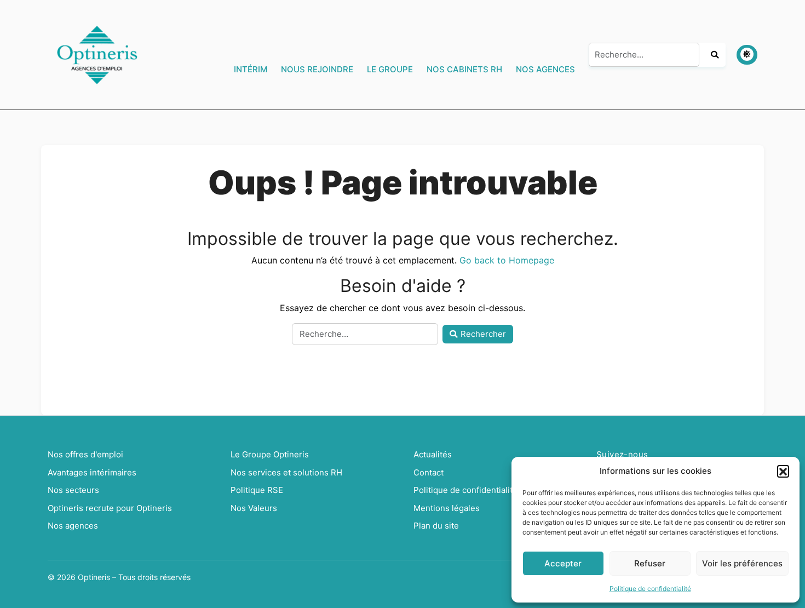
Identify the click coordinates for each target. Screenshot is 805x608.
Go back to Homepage (506, 260)
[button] (783, 471)
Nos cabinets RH (464, 69)
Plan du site (436, 525)
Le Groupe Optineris (270, 454)
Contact (428, 472)
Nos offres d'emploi (85, 454)
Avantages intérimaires (92, 472)
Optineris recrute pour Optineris (110, 508)
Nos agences (545, 69)
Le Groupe (390, 69)
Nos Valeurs (254, 508)
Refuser (649, 563)
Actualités (432, 454)
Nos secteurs (73, 490)
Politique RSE (257, 490)
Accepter (563, 563)
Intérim (250, 69)
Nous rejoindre (317, 69)
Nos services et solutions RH (286, 472)
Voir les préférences (742, 563)
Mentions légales (446, 508)
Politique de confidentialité (650, 588)
